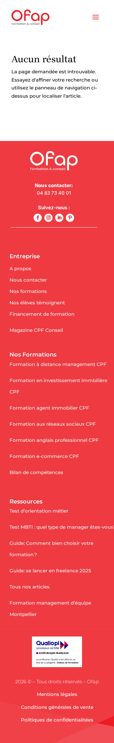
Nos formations (28, 291)
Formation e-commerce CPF (44, 456)
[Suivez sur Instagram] (48, 218)
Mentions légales (57, 694)
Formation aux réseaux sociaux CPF (53, 424)
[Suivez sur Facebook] (38, 218)
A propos (20, 268)
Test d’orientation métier (39, 511)
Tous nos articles (30, 587)
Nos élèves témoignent (37, 303)
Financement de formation (42, 314)
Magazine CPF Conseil (36, 330)
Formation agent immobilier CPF (49, 408)
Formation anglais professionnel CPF (54, 440)
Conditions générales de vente (57, 707)
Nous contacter (28, 280)
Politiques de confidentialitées (57, 720)
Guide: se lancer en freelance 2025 (50, 571)
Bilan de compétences (36, 472)
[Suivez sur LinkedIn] (59, 218)
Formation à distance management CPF (58, 364)
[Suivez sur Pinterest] (70, 218)
